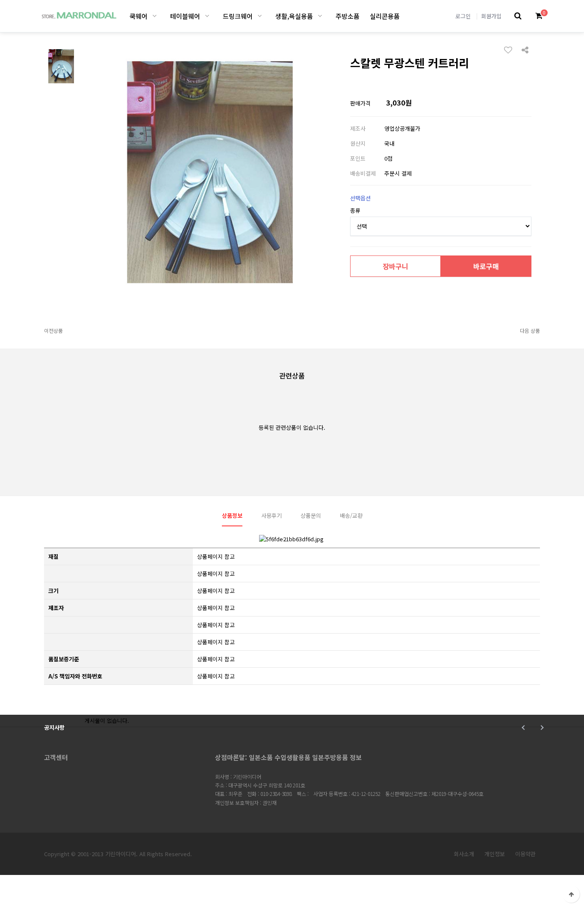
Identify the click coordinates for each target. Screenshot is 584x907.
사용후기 (271, 515)
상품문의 (311, 515)
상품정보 (232, 515)
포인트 (358, 158)
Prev (523, 727)
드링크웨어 (238, 16)
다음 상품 (530, 330)
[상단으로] (571, 894)
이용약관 (525, 854)
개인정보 (494, 854)
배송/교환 (351, 515)
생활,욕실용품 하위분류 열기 (320, 16)
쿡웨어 (138, 16)
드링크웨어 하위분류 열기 (259, 16)
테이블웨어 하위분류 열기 (207, 16)
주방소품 (348, 16)
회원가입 (491, 16)
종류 (355, 210)
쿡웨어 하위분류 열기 (154, 16)
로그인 (463, 16)
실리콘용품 (385, 16)
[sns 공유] (525, 49)
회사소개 (464, 854)
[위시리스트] (510, 49)
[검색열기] (518, 16)
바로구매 (486, 266)
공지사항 (54, 727)
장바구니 (395, 266)
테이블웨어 (185, 16)
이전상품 (53, 330)
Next (541, 727)
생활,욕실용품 (294, 16)
